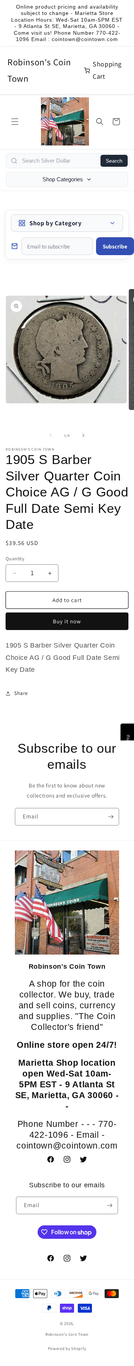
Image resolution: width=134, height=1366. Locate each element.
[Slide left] (50, 435)
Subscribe (115, 246)
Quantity (15, 558)
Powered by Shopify (67, 1348)
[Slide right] (83, 435)
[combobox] (58, 161)
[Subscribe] (110, 816)
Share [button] (21, 693)
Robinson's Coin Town (39, 70)
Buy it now (67, 621)
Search (114, 161)
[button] (15, 121)
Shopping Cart (107, 70)
